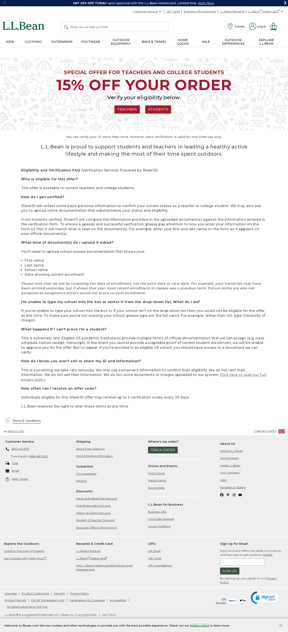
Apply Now (206, 3)
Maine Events (157, 480)
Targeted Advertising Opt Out (27, 606)
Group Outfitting (159, 526)
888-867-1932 (39, 456)
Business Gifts (157, 511)
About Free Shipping (90, 448)
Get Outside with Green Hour (25, 558)
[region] (144, 3)
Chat (15, 463)
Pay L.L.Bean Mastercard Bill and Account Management (104, 567)
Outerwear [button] (62, 42)
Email (15, 470)
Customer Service (145, 11)
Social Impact (229, 458)
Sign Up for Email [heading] (234, 544)
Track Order (163, 450)
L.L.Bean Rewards (232, 11)
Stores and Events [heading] (163, 466)
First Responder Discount (93, 505)
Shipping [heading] (83, 442)
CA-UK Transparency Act (47, 600)
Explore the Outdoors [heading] (21, 544)
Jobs (223, 480)
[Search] (66, 26)
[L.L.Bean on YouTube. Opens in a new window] (240, 495)
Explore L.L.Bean (231, 451)
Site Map (11, 593)
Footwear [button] (90, 42)
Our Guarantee (86, 473)
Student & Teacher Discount (95, 520)
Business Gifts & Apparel (200, 11)
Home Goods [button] (183, 41)
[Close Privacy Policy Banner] (281, 625)
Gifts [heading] (152, 544)
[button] (266, 597)
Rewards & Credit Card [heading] (94, 544)
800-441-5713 (20, 448)
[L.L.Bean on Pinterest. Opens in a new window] (228, 495)
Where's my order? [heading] (163, 442)
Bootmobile (156, 487)
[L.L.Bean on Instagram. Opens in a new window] (234, 495)
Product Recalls (15, 600)
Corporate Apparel (161, 519)
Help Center (20, 479)
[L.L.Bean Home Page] (25, 26)
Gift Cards (173, 11)
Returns (81, 480)
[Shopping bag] (275, 26)
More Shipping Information (94, 456)
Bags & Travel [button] (154, 42)
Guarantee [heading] (84, 466)
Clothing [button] (33, 42)
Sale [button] (206, 42)
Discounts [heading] (84, 491)
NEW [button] (10, 42)
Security (59, 593)
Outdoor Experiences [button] (233, 41)
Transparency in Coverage (87, 600)
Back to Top (16, 431)
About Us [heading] (227, 444)
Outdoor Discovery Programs (24, 551)
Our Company (230, 472)
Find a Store (156, 473)
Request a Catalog (233, 487)
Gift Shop (154, 551)
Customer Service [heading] (19, 442)
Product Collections (35, 593)
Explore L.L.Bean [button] (266, 41)
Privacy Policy (79, 593)
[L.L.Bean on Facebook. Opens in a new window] (221, 495)
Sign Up (230, 571)
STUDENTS (158, 109)
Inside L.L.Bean (230, 465)
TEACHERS (127, 109)
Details (267, 554)
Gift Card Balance (160, 565)
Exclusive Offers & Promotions (96, 527)
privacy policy (199, 625)
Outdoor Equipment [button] (121, 41)
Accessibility (118, 600)
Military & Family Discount (93, 513)
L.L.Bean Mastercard (91, 558)
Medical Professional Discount (96, 498)
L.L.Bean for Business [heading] (165, 504)
